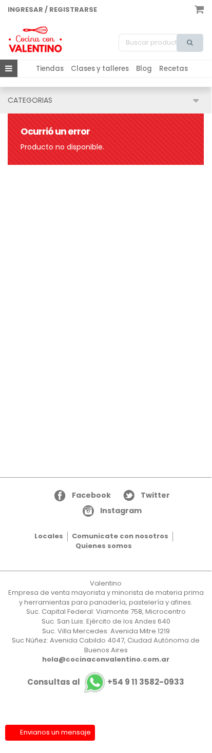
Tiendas (50, 68)
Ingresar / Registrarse (52, 9)
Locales (48, 536)
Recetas (173, 68)
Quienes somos (103, 546)
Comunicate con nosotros (120, 536)
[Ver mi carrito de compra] (199, 8)
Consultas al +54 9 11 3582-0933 (105, 681)
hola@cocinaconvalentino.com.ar (105, 659)
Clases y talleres (100, 68)
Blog (144, 68)
